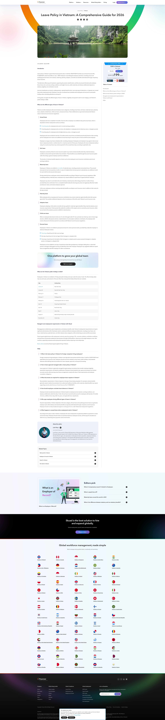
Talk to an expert (67, 264)
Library (50, 693)
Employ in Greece (78, 626)
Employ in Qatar (115, 659)
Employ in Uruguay (97, 642)
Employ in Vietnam (41, 593)
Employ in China (78, 593)
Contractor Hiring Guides (87, 699)
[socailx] (118, 679)
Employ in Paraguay (97, 659)
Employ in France (97, 584)
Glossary (50, 697)
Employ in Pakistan (79, 659)
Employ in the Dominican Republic (44, 626)
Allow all (64, 717)
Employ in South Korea (42, 617)
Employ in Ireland (78, 576)
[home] (43, 2)
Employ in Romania (116, 634)
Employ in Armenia (41, 651)
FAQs (104, 100)
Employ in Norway (78, 634)
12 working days (45, 126)
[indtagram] (126, 679)
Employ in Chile (59, 593)
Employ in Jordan (115, 651)
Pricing (105, 2)
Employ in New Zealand (61, 634)
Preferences (71, 717)
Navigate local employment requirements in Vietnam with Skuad (113, 97)
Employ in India (115, 560)
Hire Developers (85, 701)
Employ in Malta (40, 634)
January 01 (40, 286)
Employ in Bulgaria (79, 617)
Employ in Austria (41, 609)
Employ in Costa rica (79, 584)
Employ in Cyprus (115, 667)
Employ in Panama (97, 634)
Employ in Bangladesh (79, 667)
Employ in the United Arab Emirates (45, 642)
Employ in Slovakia (41, 667)
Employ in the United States (80, 642)
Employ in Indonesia (60, 576)
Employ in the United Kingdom (62, 642)
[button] (71, 2)
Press (38, 697)
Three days (43, 233)
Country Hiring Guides (87, 697)
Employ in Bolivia (59, 651)
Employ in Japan (40, 601)
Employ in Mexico (116, 576)
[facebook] (121, 679)
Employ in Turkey (115, 601)
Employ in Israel (96, 626)
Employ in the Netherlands (80, 568)
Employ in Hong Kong (98, 593)
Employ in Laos (40, 659)
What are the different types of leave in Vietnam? (114, 91)
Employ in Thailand (41, 560)
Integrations (39, 699)
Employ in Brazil (96, 568)
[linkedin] (60, 427)
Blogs (50, 695)
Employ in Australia (116, 568)
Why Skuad (39, 691)
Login (114, 2)
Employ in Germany (60, 568)
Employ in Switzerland (98, 601)
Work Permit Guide (86, 695)
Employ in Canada (60, 560)
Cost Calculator (52, 691)
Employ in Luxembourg (117, 626)
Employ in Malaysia (97, 576)
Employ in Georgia (79, 651)
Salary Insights (52, 689)
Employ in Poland (41, 584)
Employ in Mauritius (60, 659)
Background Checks (70, 693)
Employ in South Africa (98, 560)
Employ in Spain (59, 584)
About (38, 689)
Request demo (82, 532)
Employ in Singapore (79, 560)
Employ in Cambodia (97, 667)
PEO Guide (84, 693)
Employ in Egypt (59, 626)
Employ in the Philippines (42, 568)
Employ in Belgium (60, 609)
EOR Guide (84, 689)
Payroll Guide (85, 691)
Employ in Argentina (60, 617)
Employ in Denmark (79, 609)
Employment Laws (69, 691)
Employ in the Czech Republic (118, 617)
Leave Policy (80, 10)
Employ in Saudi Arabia (117, 609)
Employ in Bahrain (60, 667)
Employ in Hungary (97, 651)
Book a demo (40, 344)
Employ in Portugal (116, 584)
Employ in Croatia (97, 617)
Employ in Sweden (79, 601)
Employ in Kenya (59, 601)
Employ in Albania (116, 642)
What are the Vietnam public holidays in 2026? (114, 93)
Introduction (106, 89)
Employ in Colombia (41, 576)
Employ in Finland (97, 609)
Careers (39, 695)
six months (59, 168)
